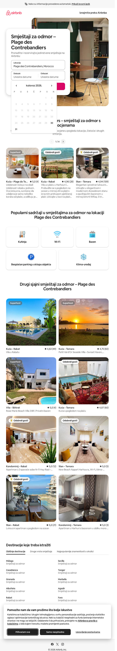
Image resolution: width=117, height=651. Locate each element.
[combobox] (38, 66)
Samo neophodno (55, 632)
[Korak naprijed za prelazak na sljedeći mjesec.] (51, 86)
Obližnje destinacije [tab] (15, 551)
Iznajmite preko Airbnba (93, 12)
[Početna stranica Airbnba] (14, 13)
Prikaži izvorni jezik (81, 4)
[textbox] (25, 77)
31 (16, 129)
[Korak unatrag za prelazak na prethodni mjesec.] (16, 86)
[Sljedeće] (63, 141)
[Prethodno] (51, 141)
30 (52, 123)
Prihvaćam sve (23, 632)
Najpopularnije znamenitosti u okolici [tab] (75, 551)
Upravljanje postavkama (88, 632)
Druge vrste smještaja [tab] (41, 551)
